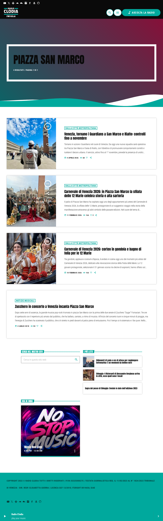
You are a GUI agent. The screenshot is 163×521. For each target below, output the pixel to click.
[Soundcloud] (17, 3)
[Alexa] (38, 3)
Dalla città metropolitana (80, 128)
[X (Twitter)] (9, 3)
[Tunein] (13, 3)
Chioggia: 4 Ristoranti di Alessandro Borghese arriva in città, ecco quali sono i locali (118, 375)
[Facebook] (30, 3)
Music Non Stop (33, 447)
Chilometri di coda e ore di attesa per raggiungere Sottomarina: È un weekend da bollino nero (117, 361)
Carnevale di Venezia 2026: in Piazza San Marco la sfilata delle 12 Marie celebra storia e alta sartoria (103, 193)
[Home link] (11, 12)
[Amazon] (34, 3)
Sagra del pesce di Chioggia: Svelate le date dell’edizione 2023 (111, 388)
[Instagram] (26, 3)
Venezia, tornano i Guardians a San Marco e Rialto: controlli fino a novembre (104, 136)
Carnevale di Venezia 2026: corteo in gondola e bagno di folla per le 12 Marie (102, 251)
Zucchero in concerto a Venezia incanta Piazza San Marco (54, 306)
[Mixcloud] (21, 3)
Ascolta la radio (141, 12)
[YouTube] (4, 3)
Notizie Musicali (25, 300)
